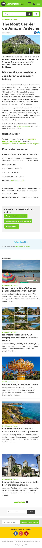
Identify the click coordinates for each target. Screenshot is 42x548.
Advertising (30, 541)
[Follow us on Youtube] (26, 533)
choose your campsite (22, 246)
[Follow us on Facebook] (15, 533)
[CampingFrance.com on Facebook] (35, 32)
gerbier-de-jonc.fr (18, 180)
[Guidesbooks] (30, 3)
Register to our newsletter (29, 522)
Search (30, 512)
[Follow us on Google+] (21, 533)
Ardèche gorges (23, 126)
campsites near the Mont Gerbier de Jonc (20, 144)
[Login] (34, 4)
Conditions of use (20, 541)
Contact (37, 541)
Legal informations (7, 541)
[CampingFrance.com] (21, 3)
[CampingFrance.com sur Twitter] (38, 32)
